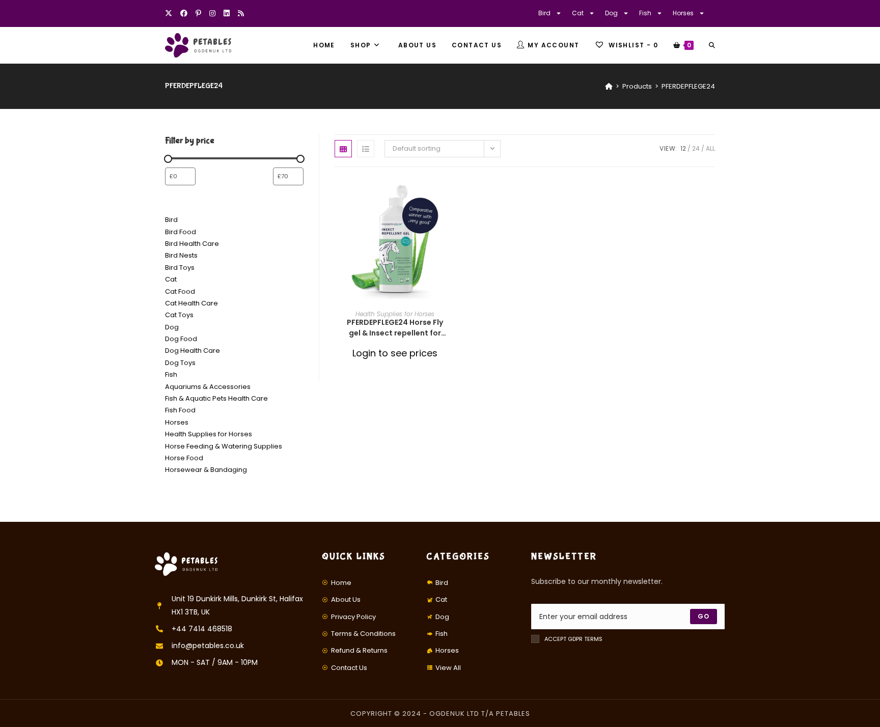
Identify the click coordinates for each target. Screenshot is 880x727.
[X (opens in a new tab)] (170, 13)
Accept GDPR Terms (573, 639)
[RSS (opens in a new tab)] (241, 13)
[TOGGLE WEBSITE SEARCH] (712, 45)
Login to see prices (394, 353)
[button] (452, 221)
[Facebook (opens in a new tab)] (183, 13)
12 (683, 148)
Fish (645, 13)
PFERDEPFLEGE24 (688, 86)
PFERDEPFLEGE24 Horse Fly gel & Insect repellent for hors (395, 328)
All (710, 148)
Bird (544, 13)
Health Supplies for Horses (394, 314)
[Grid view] (343, 148)
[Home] (609, 86)
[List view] (365, 148)
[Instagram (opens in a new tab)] (212, 13)
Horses (683, 13)
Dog (611, 13)
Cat (578, 13)
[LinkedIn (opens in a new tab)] (226, 13)
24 (696, 148)
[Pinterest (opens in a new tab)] (198, 13)
